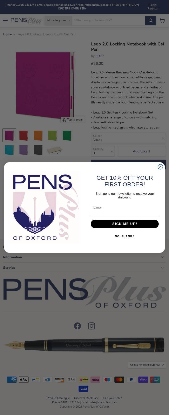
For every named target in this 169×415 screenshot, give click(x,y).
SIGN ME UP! (124, 224)
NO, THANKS (125, 236)
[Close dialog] (160, 166)
